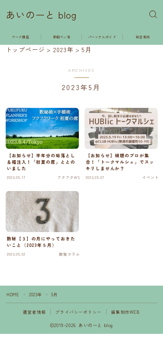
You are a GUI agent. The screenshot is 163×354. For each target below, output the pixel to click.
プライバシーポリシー (78, 312)
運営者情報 (34, 312)
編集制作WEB (125, 312)
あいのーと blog (41, 14)
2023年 (35, 294)
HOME (12, 294)
